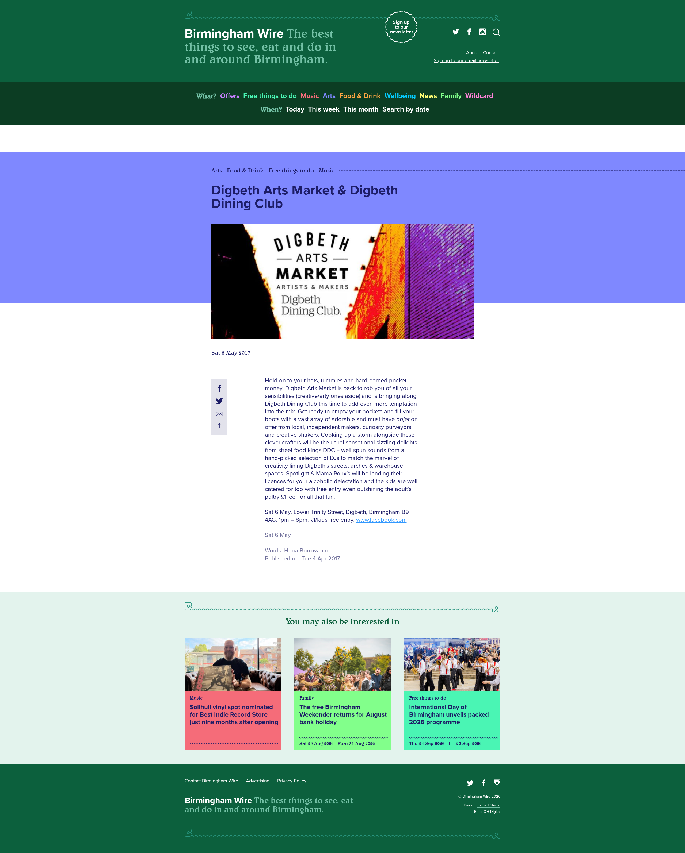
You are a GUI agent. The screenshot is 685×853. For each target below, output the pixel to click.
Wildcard (479, 96)
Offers (229, 96)
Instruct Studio (488, 805)
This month (361, 109)
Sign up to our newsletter (401, 27)
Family (451, 96)
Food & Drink (360, 96)
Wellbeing (400, 96)
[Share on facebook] (219, 389)
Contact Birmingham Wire (211, 781)
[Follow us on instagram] (482, 33)
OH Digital (492, 811)
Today (295, 109)
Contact (491, 53)
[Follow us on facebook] (469, 33)
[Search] (496, 33)
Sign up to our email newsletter (466, 60)
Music (309, 96)
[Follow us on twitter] (455, 33)
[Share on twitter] (219, 402)
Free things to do (270, 96)
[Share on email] (219, 414)
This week (324, 109)
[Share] (219, 427)
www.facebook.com (381, 520)
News (428, 96)
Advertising (257, 781)
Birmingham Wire (234, 33)
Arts (329, 96)
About (472, 53)
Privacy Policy (291, 781)
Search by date (405, 109)
